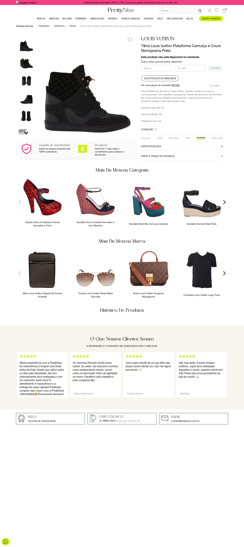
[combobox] (181, 10)
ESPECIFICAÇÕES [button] (151, 146)
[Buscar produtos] (200, 10)
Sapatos (59, 26)
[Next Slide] (224, 202)
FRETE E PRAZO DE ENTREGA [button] (158, 156)
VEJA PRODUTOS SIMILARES (160, 78)
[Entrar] (209, 10)
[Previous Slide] (20, 202)
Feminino (44, 26)
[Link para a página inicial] (25, 26)
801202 (176, 85)
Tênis (72, 26)
